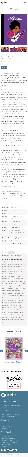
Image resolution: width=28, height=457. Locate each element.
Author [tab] (4, 252)
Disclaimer (5, 428)
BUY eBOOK (4, 67)
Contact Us (5, 436)
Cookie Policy (6, 408)
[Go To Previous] (1, 351)
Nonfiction (14, 211)
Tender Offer (5, 446)
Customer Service (7, 424)
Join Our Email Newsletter (9, 442)
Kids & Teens (15, 207)
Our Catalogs (6, 426)
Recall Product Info (7, 444)
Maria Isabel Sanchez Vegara (11, 256)
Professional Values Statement (10, 412)
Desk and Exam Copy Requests (11, 440)
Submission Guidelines (8, 438)
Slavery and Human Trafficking (10, 414)
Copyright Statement (8, 410)
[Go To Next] (25, 351)
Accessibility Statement (8, 416)
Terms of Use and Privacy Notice (11, 405)
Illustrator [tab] (11, 252)
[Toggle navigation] (24, 2)
